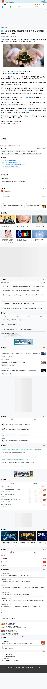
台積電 (5, 562)
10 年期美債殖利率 (29, 97)
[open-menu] (1, 4)
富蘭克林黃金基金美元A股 (6, 504)
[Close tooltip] (43, 10)
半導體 (5, 565)
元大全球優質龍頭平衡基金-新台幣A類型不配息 (10, 489)
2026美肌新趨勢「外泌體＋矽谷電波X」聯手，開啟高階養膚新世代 (39, 225)
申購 (45, 490)
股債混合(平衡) (7, 491)
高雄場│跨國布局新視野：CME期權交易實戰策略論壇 (18, 435)
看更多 (44, 174)
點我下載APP (15, 123)
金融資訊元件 (32, 667)
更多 (44, 282)
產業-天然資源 (7, 501)
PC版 (8, 667)
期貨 (3, 27)
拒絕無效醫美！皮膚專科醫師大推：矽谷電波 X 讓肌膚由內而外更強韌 (23, 225)
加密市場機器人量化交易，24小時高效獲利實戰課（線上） (18, 429)
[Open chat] (44, 7)
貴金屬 (6, 506)
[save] (36, 7)
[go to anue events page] (41, 4)
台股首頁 (39, 148)
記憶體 (5, 558)
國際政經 (7, 368)
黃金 (6, 27)
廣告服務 (27, 667)
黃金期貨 (3, 39)
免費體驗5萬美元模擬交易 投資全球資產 (11, 121)
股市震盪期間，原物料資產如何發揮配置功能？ (7, 225)
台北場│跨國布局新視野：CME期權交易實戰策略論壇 (18, 424)
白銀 (2, 116)
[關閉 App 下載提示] (1, 1)
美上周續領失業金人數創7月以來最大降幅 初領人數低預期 (13, 164)
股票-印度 (6, 496)
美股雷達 (7, 359)
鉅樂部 (19, 667)
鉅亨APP (11, 667)
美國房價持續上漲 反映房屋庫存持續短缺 (10, 162)
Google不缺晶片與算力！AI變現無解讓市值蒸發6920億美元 (23, 240)
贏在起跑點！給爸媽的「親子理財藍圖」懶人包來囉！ (11, 145)
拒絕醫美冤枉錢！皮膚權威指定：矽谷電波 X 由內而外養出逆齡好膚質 (7, 240)
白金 (25, 116)
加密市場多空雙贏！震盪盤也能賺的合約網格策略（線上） (18, 440)
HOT (6, 424)
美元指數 (5, 99)
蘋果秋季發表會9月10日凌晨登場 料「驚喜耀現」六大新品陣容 (39, 240)
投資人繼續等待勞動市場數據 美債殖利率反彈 (11, 160)
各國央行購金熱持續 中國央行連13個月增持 (10, 167)
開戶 (45, 505)
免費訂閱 (43, 651)
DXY (10, 99)
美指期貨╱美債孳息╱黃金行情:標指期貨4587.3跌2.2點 (12, 206)
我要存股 (43, 148)
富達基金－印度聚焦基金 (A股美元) (8, 494)
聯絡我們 (38, 667)
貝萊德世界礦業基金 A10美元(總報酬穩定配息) (10, 499)
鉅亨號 (16, 667)
